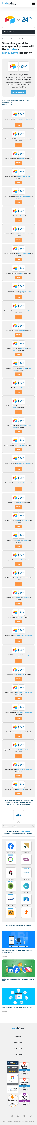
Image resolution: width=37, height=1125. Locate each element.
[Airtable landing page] (10, 20)
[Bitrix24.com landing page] (27, 20)
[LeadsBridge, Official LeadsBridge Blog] (9, 3)
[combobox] (18, 826)
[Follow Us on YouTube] (24, 1116)
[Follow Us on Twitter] (31, 1116)
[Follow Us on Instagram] (12, 1116)
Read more (5, 956)
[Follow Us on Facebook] (6, 1116)
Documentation (9, 32)
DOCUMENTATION (7, 104)
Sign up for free (18, 92)
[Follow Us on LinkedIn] (18, 1116)
